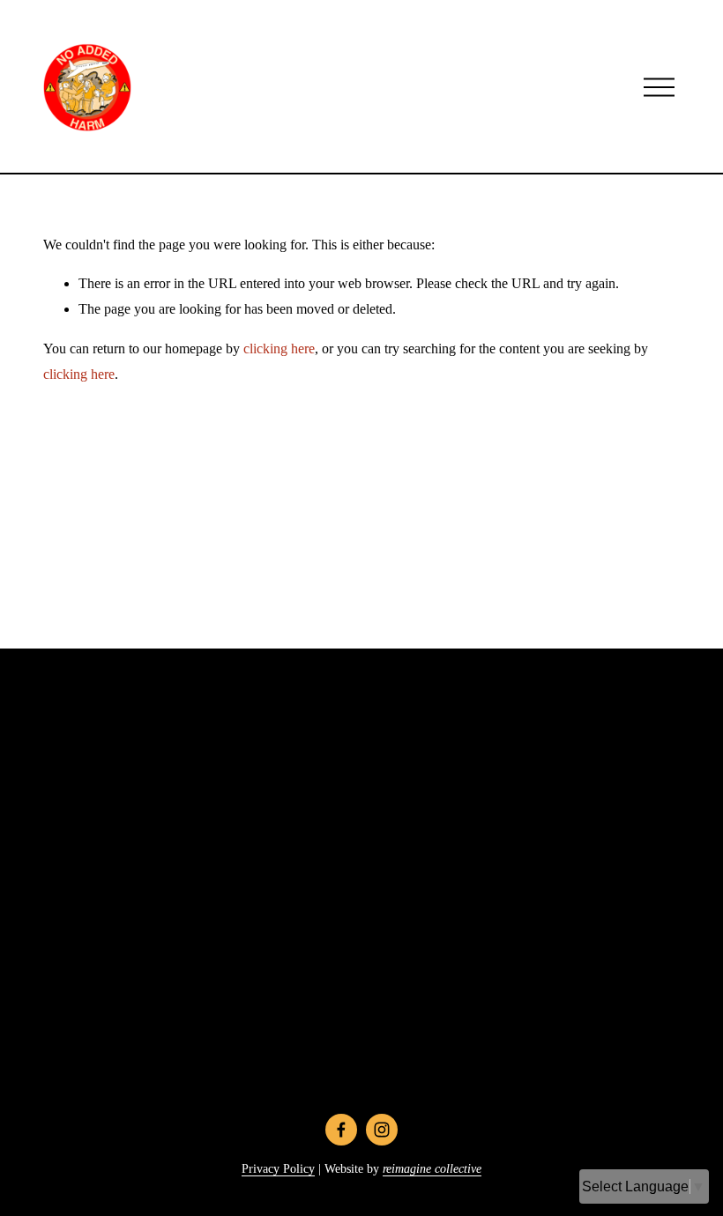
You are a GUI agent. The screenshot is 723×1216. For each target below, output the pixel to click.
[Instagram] (382, 1130)
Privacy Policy (278, 1168)
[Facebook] (341, 1130)
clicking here (279, 348)
